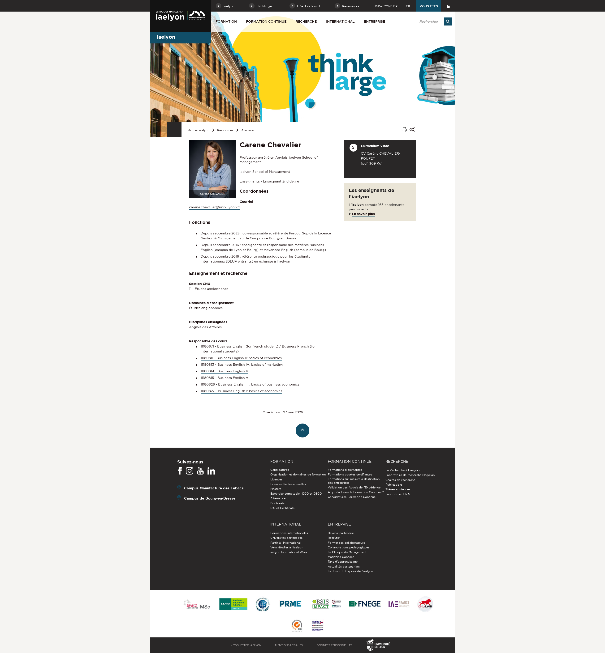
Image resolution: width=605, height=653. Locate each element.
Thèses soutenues (397, 489)
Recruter (334, 537)
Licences (276, 479)
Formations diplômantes (345, 469)
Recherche (306, 21)
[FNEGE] (365, 604)
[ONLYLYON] (425, 604)
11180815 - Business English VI (225, 378)
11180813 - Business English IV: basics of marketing (242, 364)
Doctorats (277, 503)
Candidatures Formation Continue (352, 496)
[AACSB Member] (233, 604)
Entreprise (374, 21)
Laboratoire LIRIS (397, 494)
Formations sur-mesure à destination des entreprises (354, 480)
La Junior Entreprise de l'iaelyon (350, 571)
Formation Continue (266, 21)
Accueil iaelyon (198, 130)
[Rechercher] (448, 21)
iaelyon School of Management (265, 172)
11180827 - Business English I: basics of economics (241, 391)
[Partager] (412, 130)
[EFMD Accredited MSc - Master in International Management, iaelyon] (197, 604)
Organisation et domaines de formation (298, 474)
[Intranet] (448, 6)
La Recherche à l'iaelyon (402, 470)
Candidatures (279, 469)
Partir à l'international (285, 542)
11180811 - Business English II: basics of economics (241, 358)
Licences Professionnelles (288, 484)
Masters (275, 488)
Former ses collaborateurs (346, 542)
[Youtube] (200, 471)
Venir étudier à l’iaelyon (286, 547)
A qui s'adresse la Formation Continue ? (356, 492)
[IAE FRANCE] (399, 604)
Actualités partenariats (344, 566)
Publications (393, 484)
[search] (433, 21)
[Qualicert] (297, 626)
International (340, 21)
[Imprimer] (404, 130)
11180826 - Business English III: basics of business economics (250, 384)
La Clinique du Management (347, 552)
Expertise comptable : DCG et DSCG (296, 493)
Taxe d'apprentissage (343, 561)
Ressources (225, 130)
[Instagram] (189, 471)
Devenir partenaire (341, 532)
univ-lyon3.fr (385, 6)
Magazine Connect (341, 556)
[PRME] (290, 604)
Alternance (277, 498)
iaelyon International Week (288, 552)
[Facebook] (179, 471)
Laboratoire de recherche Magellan (410, 474)
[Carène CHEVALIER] (212, 168)
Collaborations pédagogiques (348, 547)
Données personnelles (334, 645)
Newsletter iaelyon (245, 645)
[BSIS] (326, 604)
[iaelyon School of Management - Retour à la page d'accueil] (180, 16)
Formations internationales (289, 532)
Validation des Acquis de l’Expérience (354, 487)
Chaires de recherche (400, 479)
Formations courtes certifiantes (350, 474)
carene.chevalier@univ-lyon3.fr (214, 207)
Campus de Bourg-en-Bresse (209, 498)
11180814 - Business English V (224, 371)
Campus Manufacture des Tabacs (214, 488)
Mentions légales (289, 645)
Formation (226, 21)
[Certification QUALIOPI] (318, 626)
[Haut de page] (303, 430)
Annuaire (247, 130)
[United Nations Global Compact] (262, 604)
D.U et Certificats (282, 507)
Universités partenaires (286, 537)
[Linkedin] (211, 471)
